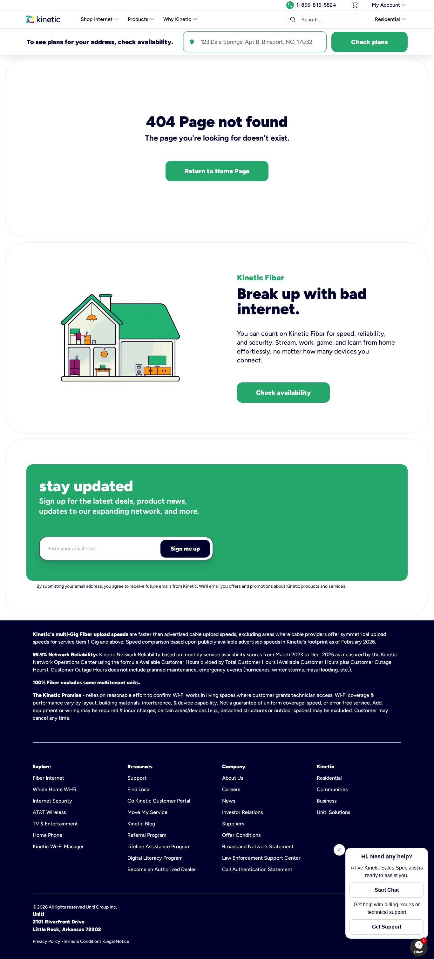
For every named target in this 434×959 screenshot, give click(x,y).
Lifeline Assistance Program (159, 846)
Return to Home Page (217, 171)
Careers (231, 789)
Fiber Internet (48, 778)
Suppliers (233, 824)
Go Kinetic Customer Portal (158, 801)
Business (326, 801)
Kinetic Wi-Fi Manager (58, 846)
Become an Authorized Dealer (161, 869)
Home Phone (47, 835)
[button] (293, 19)
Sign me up (185, 548)
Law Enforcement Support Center (261, 858)
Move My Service (147, 812)
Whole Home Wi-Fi (54, 789)
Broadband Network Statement (258, 846)
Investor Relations (242, 812)
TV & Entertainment (55, 824)
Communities (332, 789)
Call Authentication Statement (257, 869)
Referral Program (146, 835)
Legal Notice (116, 941)
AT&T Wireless (49, 812)
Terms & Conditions (82, 941)
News (228, 801)
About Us (232, 778)
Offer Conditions (241, 835)
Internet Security (52, 801)
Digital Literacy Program (155, 858)
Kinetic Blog (141, 824)
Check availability (283, 392)
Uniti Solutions (333, 812)
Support (136, 778)
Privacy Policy (46, 941)
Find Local (139, 789)
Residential (329, 778)
